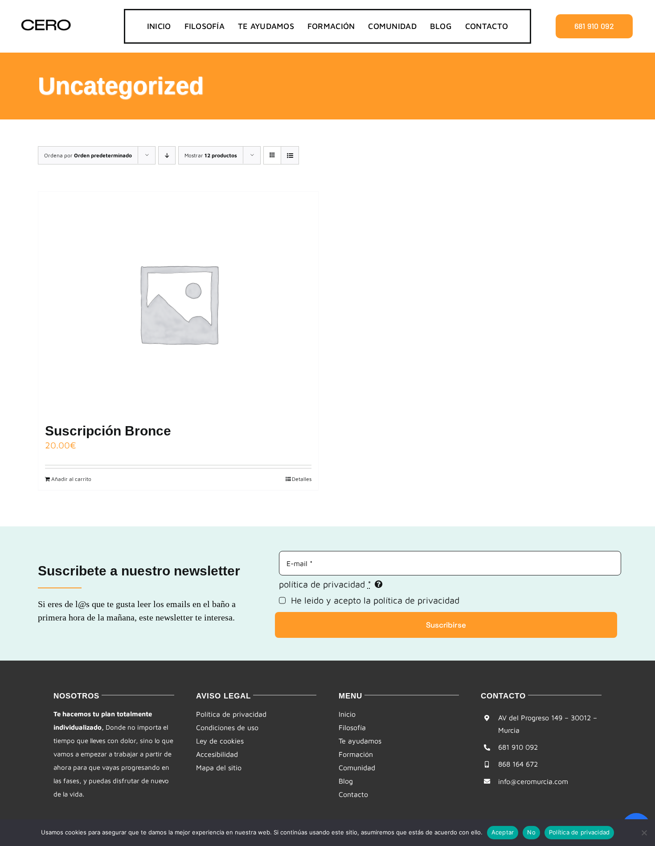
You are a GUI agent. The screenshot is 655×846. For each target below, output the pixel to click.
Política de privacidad (579, 832)
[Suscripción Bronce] (178, 303)
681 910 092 (518, 747)
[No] (643, 832)
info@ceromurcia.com (533, 781)
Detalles (301, 479)
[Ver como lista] (290, 155)
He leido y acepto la (375, 600)
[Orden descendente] (167, 155)
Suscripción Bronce (108, 430)
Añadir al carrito (71, 479)
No (531, 832)
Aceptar (502, 832)
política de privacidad (416, 600)
